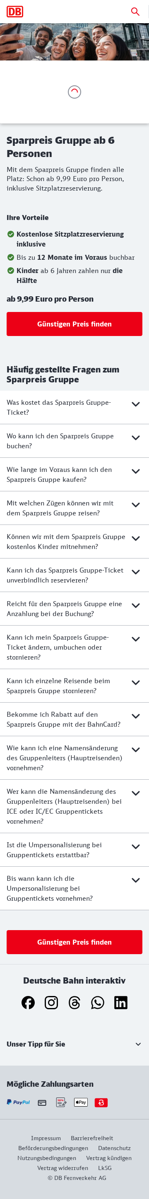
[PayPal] (18, 1102)
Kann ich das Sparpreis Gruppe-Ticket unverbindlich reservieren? (65, 575)
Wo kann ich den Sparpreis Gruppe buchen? (60, 441)
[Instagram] (51, 1002)
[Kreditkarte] (42, 1102)
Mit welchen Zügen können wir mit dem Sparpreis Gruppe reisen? (60, 508)
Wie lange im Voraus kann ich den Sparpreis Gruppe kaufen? (59, 474)
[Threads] (74, 1002)
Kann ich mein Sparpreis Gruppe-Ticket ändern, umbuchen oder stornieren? (58, 647)
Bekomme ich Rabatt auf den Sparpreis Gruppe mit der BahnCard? (63, 719)
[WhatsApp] (97, 1002)
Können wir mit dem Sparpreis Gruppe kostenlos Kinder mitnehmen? (66, 541)
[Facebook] (28, 1002)
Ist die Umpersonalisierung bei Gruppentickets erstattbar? (54, 850)
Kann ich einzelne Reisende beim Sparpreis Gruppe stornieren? (58, 686)
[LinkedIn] (120, 1002)
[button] (74, 1044)
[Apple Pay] (81, 1102)
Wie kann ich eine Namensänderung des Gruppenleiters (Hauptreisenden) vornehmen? (65, 758)
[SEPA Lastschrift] (60, 1102)
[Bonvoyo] (101, 1102)
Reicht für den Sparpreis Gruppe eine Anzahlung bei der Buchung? (64, 609)
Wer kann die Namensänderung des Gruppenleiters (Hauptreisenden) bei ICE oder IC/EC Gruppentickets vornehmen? (64, 806)
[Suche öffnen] (135, 11)
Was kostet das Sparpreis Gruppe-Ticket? (59, 407)
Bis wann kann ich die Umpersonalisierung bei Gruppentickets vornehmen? (50, 888)
